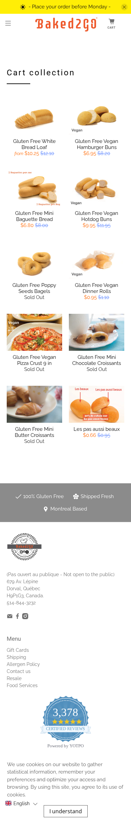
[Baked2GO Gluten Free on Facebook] (17, 617)
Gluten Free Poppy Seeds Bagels (34, 288)
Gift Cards (18, 650)
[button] (21, 803)
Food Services (22, 685)
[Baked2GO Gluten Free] (65, 24)
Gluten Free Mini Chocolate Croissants (96, 360)
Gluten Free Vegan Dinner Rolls (96, 288)
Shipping (16, 657)
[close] (124, 7)
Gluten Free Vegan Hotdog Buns (96, 216)
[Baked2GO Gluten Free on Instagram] (25, 617)
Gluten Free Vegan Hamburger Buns (96, 144)
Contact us (19, 671)
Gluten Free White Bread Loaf (34, 144)
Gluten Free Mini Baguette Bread (34, 216)
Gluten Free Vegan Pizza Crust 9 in (34, 360)
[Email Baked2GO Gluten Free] (10, 617)
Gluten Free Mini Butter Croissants (34, 432)
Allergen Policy (23, 664)
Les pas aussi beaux (97, 429)
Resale (14, 678)
